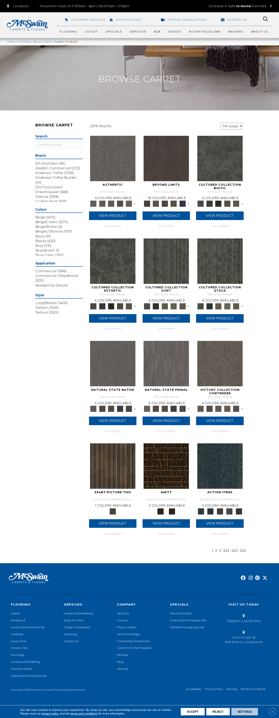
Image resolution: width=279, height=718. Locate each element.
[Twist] (182, 306)
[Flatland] (182, 203)
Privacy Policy (214, 689)
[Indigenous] (111, 408)
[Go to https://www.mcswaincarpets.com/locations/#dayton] (243, 619)
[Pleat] (173, 306)
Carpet (15, 613)
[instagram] (250, 578)
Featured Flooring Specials (29, 675)
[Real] (129, 203)
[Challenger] (220, 363)
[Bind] (166, 260)
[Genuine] (111, 203)
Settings (245, 711)
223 (234, 551)
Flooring (24, 41)
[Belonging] (112, 363)
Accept (193, 711)
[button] (17, 6)
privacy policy (50, 713)
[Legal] (120, 203)
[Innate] (120, 408)
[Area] (166, 158)
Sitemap (122, 668)
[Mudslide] (112, 465)
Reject (218, 711)
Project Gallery (127, 627)
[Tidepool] (220, 465)
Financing (70, 634)
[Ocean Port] (210, 511)
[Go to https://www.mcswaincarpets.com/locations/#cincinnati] (243, 638)
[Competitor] (218, 408)
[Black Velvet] (172, 511)
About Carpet (42, 41)
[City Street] (239, 511)
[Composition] (227, 203)
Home (11, 41)
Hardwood (18, 620)
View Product (112, 216)
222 (226, 551)
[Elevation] (165, 203)
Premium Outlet (21, 668)
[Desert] (156, 203)
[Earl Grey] (229, 511)
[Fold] (165, 306)
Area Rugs (17, 654)
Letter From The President (134, 647)
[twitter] (264, 578)
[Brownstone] (220, 511)
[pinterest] (257, 578)
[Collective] (218, 203)
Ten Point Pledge (128, 634)
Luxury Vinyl (18, 641)
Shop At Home (74, 620)
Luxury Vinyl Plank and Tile (28, 627)
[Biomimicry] (220, 158)
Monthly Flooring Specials (187, 627)
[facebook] (243, 578)
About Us (123, 613)
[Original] (129, 408)
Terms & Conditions (252, 689)
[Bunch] (156, 306)
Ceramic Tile (19, 647)
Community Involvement (133, 641)
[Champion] (209, 408)
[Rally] (227, 408)
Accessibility (194, 689)
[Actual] (112, 158)
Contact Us (71, 641)
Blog (120, 661)
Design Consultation (77, 627)
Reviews (122, 654)
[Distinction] (236, 203)
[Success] (236, 408)
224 (243, 551)
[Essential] (102, 408)
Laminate (17, 634)
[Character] (209, 203)
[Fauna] (173, 203)
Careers (122, 620)
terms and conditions (83, 713)
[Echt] (102, 203)
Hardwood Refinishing (25, 661)
